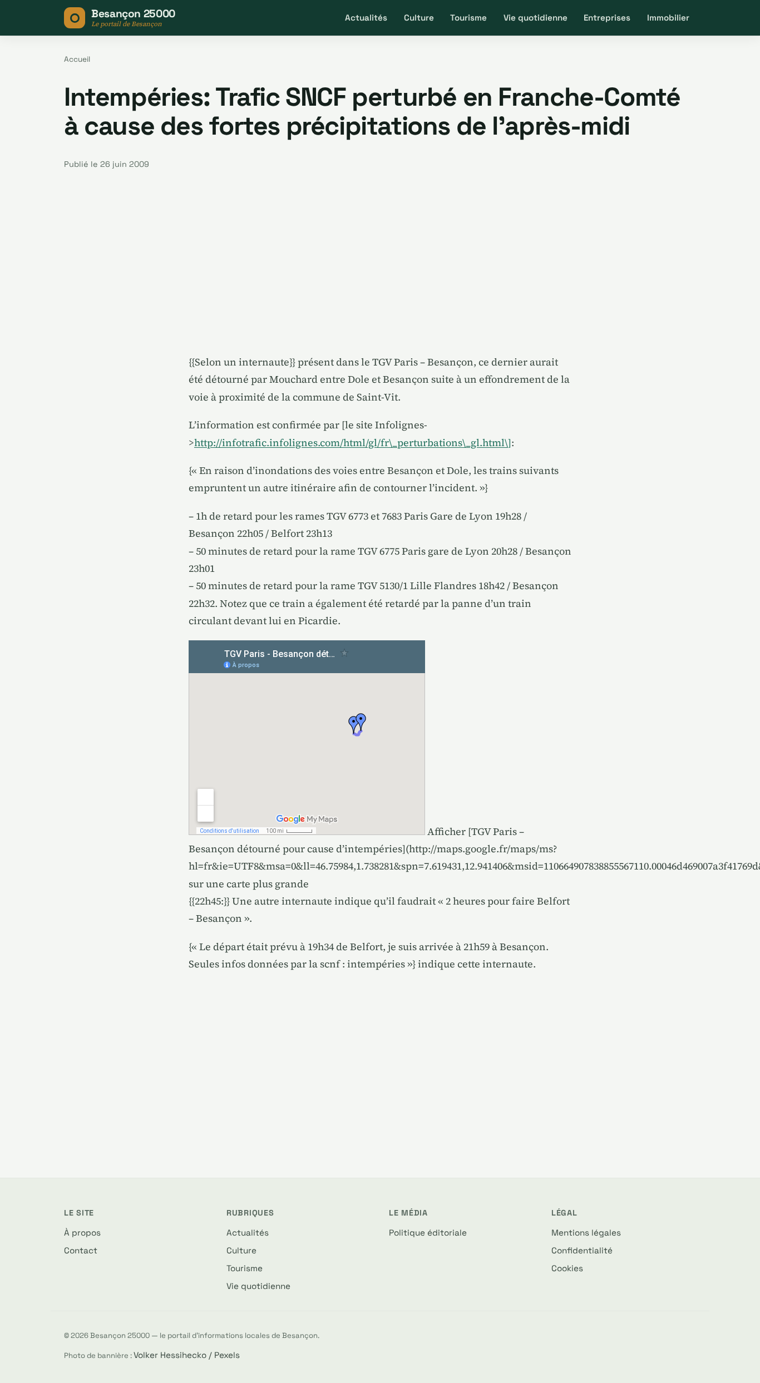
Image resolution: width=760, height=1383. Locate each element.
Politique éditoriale (428, 1232)
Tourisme (468, 17)
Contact (80, 1250)
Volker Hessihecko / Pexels (187, 1355)
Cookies (567, 1268)
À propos (82, 1232)
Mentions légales (586, 1232)
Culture (419, 17)
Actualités (366, 17)
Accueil (77, 59)
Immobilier (668, 17)
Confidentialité (582, 1250)
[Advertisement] (380, 262)
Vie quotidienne (535, 17)
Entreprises (607, 17)
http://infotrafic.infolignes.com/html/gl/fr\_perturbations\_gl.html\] (352, 443)
